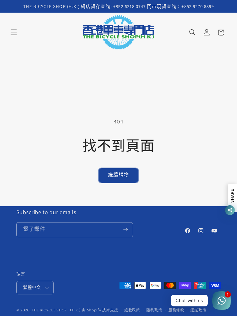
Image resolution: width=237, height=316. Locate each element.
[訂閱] (125, 229)
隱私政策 (154, 310)
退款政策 (132, 310)
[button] (13, 32)
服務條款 (176, 310)
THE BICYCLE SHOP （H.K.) (57, 310)
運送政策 (198, 310)
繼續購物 (118, 175)
